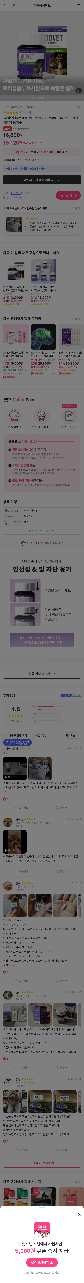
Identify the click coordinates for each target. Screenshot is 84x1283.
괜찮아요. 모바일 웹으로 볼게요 (42, 1273)
